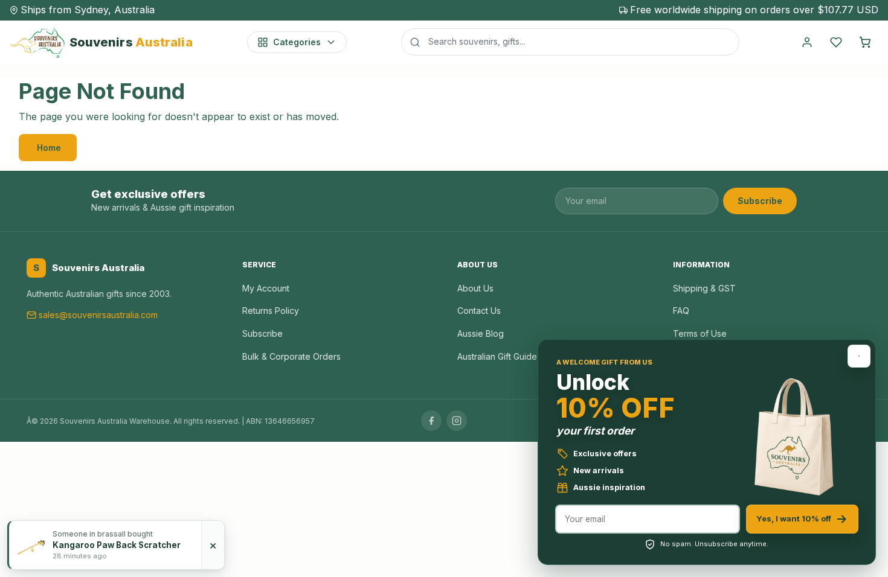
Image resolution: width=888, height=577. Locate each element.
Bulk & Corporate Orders (291, 356)
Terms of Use (700, 333)
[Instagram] (456, 420)
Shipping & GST (704, 288)
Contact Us (479, 310)
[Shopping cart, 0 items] (865, 42)
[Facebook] (431, 420)
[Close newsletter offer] (859, 356)
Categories (297, 42)
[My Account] (807, 42)
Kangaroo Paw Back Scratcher (117, 545)
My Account (265, 288)
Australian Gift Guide (497, 356)
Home (49, 147)
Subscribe (760, 201)
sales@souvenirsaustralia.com (98, 315)
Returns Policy (270, 310)
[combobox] (570, 41)
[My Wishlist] (836, 42)
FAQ (681, 310)
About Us (475, 288)
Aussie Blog (480, 333)
